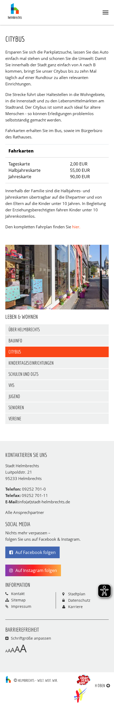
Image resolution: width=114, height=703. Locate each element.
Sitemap (18, 599)
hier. (76, 226)
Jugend (14, 396)
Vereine (14, 418)
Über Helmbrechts (24, 329)
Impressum (21, 606)
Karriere (75, 606)
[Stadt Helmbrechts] (16, 11)
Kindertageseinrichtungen (31, 363)
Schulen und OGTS (23, 374)
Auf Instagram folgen (35, 570)
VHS (11, 385)
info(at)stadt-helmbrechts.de (44, 501)
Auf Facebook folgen (35, 552)
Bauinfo (15, 340)
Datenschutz (79, 600)
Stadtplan (76, 593)
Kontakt (18, 593)
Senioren (16, 407)
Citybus (14, 352)
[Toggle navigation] (105, 12)
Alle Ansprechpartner (24, 512)
